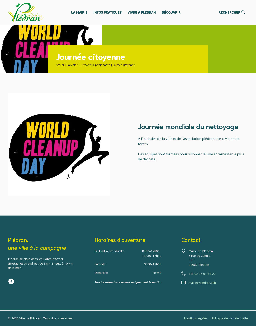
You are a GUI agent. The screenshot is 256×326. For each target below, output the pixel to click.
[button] (232, 12)
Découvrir (171, 12)
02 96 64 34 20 (205, 274)
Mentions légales (195, 318)
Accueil (60, 65)
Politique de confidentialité (229, 318)
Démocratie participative (95, 65)
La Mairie (79, 12)
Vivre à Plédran (142, 12)
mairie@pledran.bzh (202, 283)
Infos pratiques (107, 12)
